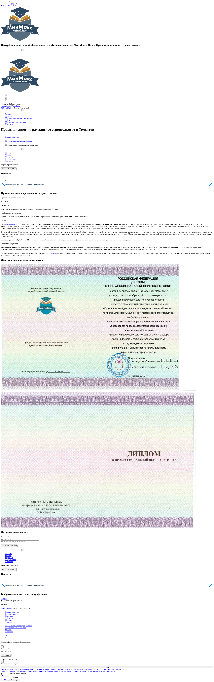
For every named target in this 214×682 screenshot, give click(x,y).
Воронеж (29, 669)
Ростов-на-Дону (20, 671)
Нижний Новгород (103, 669)
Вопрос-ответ (10, 159)
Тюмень (75, 671)
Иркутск (54, 669)
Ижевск (47, 669)
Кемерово (67, 669)
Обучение (9, 120)
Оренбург (4, 671)
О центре (8, 116)
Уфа (88, 671)
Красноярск (84, 669)
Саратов (55, 671)
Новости (8, 153)
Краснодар (75, 669)
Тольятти (4, 2)
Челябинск (103, 671)
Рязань (29, 671)
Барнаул (4, 669)
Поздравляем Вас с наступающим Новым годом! (25, 184)
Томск (68, 671)
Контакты (9, 124)
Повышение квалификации (15, 122)
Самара (35, 671)
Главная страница (12, 137)
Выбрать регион (15, 2)
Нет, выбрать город (12, 680)
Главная (8, 114)
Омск (124, 669)
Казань (60, 669)
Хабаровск (94, 671)
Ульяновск (82, 671)
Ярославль (111, 671)
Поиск (107, 667)
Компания (9, 616)
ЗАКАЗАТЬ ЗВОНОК (9, 168)
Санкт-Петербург (45, 671)
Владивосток (12, 669)
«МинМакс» (12, 224)
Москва (92, 669)
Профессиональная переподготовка (18, 118)
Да (3, 680)
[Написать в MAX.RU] (5, 676)
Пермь (11, 671)
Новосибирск (116, 669)
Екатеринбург (39, 669)
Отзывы (8, 155)
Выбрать (4, 599)
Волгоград (22, 669)
